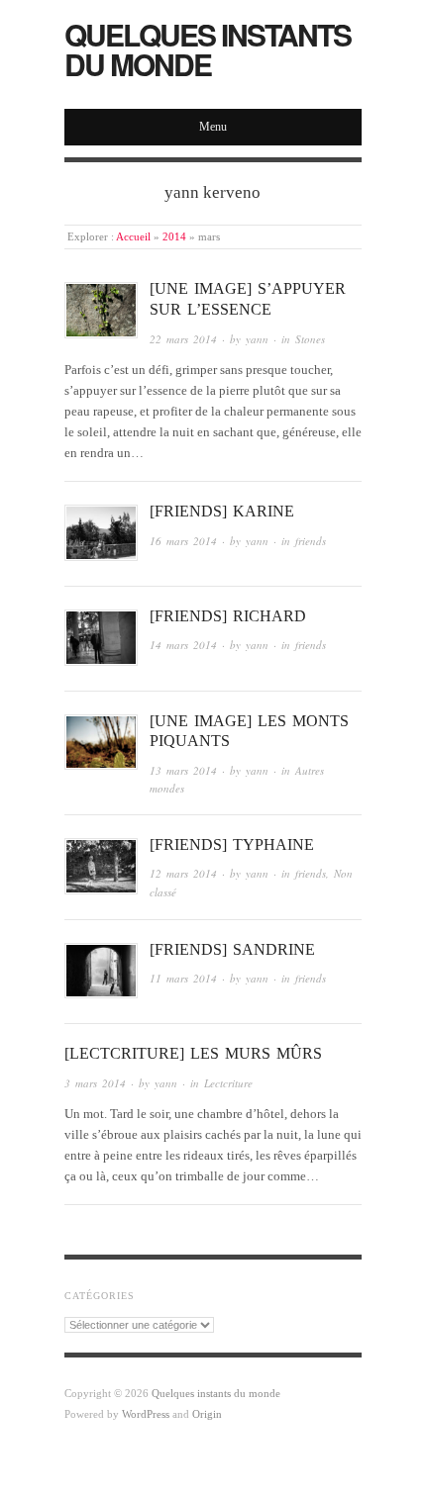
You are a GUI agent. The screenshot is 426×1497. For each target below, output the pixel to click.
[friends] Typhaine (232, 844)
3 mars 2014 (95, 1083)
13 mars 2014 (183, 770)
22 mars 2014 (183, 338)
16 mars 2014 (183, 540)
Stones (310, 338)
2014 (174, 236)
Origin (207, 1414)
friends (310, 540)
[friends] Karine (222, 511)
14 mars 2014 (183, 644)
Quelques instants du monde (207, 49)
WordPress (145, 1414)
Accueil (133, 236)
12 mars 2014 (183, 873)
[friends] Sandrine (232, 949)
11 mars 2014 (183, 978)
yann (257, 338)
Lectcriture (228, 1083)
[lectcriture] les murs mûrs (193, 1053)
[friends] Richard (228, 616)
